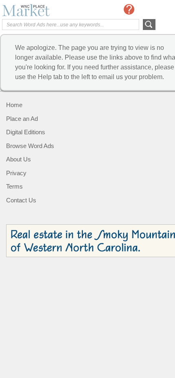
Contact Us (21, 200)
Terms (14, 186)
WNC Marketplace (34, 10)
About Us (18, 159)
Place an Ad (22, 118)
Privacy (16, 173)
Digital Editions (25, 132)
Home (14, 104)
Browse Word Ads (30, 145)
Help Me (129, 9)
